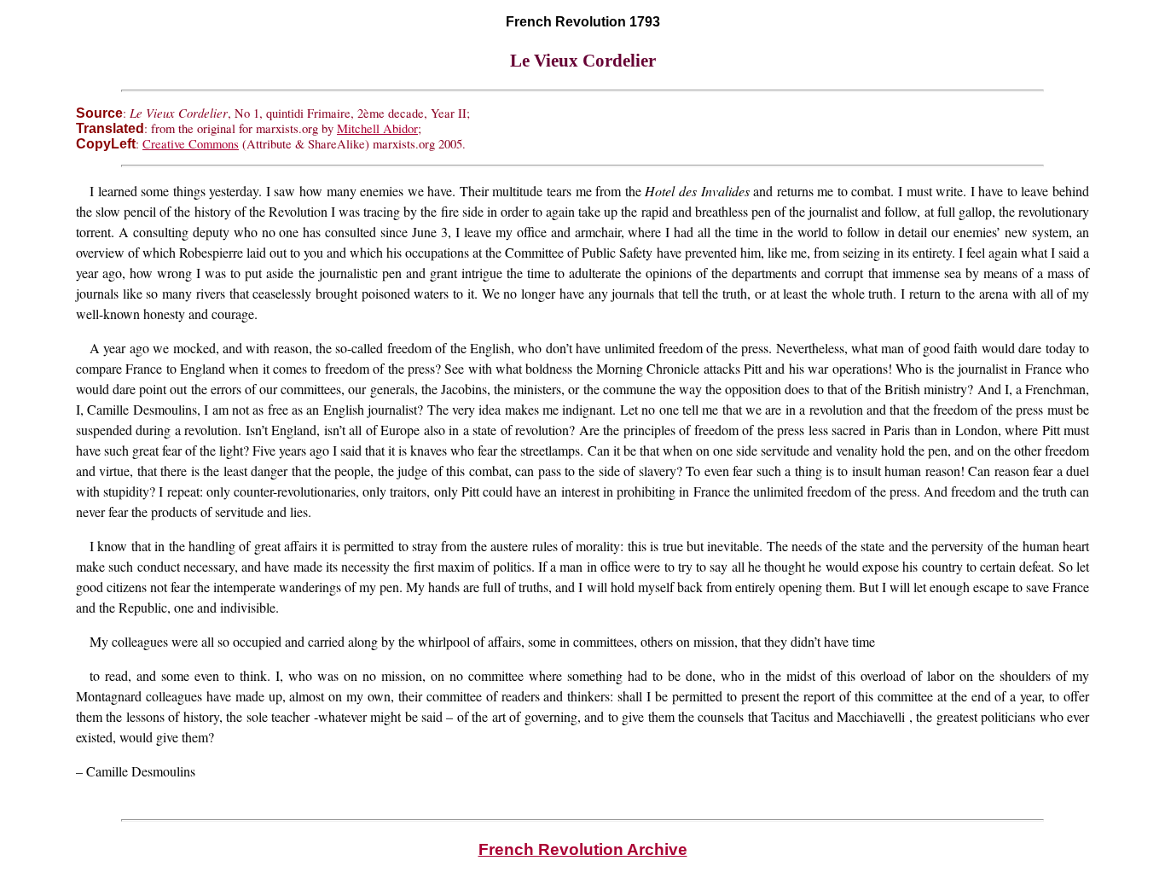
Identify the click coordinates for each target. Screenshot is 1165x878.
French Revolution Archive (582, 849)
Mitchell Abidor (377, 128)
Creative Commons (190, 144)
